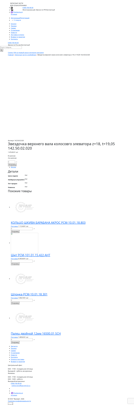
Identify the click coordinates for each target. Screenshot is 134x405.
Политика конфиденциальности (19, 401)
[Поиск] (1, 50)
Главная (11, 55)
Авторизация (15, 18)
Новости (14, 33)
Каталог (13, 24)
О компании (15, 30)
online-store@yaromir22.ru (21, 386)
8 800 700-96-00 (28, 8)
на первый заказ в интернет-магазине (26, 53)
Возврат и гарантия (18, 362)
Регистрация (24, 18)
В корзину (12, 165)
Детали (13, 167)
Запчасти (14, 346)
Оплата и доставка (17, 359)
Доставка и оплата (17, 35)
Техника (13, 26)
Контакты (14, 39)
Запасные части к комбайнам (25, 55)
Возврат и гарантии (18, 37)
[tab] (68, 167)
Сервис (13, 28)
